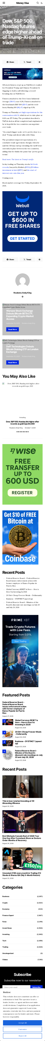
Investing (5, 14)
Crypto (8, 308)
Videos (5, 960)
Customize (22, 1029)
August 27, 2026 (7, 716)
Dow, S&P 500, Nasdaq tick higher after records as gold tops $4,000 (22, 422)
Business (5, 896)
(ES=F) (24, 104)
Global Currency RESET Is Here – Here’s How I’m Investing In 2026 (22, 590)
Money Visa (22, 3)
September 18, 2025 (9, 49)
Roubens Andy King (24, 49)
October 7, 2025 (30, 428)
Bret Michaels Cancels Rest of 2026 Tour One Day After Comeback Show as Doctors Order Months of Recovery (21, 838)
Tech (4, 941)
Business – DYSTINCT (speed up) (19, 599)
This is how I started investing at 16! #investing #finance (18, 802)
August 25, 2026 (20, 746)
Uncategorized (7, 953)
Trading (5, 947)
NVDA (27, 167)
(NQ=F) (20, 107)
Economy (5, 909)
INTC (20, 170)
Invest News (7, 928)
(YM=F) (12, 101)
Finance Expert (8, 915)
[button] (42, 3)
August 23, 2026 (7, 878)
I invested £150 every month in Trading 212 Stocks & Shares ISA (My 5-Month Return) (21, 874)
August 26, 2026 (20, 728)
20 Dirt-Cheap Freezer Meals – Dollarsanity (24, 595)
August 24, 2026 (7, 806)
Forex (8, 344)
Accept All (22, 1023)
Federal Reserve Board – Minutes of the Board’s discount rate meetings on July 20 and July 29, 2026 (23, 604)
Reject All (22, 1036)
